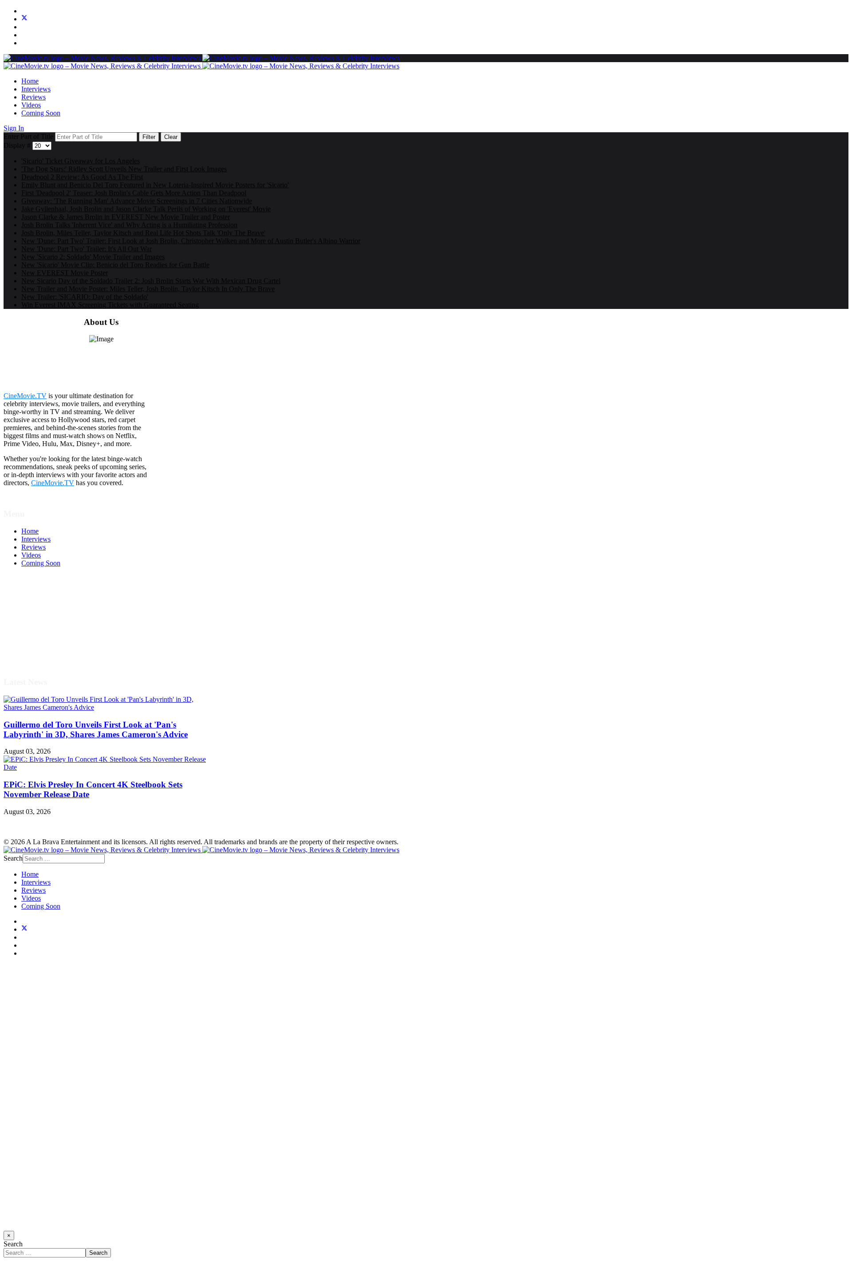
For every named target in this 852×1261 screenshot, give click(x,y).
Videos (31, 105)
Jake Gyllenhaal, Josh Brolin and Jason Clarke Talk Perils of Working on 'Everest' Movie (146, 209)
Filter (148, 137)
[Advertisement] (270, 1098)
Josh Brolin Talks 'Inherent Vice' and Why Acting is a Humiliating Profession (129, 225)
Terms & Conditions (49, 611)
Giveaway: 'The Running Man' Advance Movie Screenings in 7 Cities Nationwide (136, 201)
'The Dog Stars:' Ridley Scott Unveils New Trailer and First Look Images (124, 169)
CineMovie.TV (25, 395)
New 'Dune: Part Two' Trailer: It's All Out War (86, 249)
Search (13, 858)
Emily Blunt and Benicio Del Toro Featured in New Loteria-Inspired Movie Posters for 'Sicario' (155, 185)
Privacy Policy (41, 627)
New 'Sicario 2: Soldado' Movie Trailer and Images (93, 257)
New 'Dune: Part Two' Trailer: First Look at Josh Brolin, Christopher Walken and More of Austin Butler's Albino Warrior (190, 241)
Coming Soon (40, 113)
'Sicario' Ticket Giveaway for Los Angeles (80, 161)
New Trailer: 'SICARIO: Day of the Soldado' (84, 296)
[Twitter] (24, 19)
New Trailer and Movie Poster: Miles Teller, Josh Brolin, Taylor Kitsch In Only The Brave (148, 289)
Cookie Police (41, 635)
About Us (35, 643)
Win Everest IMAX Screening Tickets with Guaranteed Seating (110, 304)
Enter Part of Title (29, 136)
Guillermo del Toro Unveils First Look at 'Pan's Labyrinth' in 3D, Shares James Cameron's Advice (96, 729)
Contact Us (37, 651)
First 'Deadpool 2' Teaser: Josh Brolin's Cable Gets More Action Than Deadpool (133, 193)
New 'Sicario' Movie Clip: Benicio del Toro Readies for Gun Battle (115, 265)
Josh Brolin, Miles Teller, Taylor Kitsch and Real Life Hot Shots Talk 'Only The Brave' (143, 233)
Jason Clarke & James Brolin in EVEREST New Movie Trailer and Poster (125, 217)
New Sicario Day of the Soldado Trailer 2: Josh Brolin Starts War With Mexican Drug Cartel (150, 281)
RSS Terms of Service (52, 619)
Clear (171, 137)
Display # (18, 145)
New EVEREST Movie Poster (64, 273)
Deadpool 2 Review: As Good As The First (82, 177)
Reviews (33, 97)
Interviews (36, 89)
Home (30, 81)
